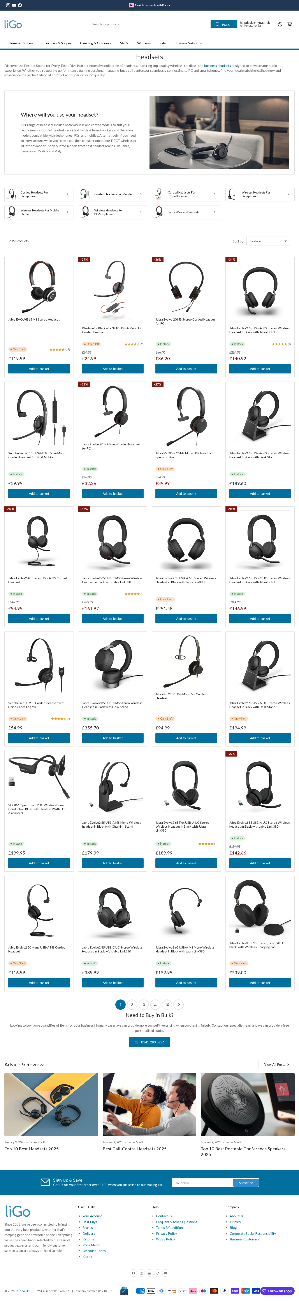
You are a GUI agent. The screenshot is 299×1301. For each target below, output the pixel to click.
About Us (236, 1216)
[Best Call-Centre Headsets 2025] (150, 1104)
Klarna (87, 1257)
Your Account (92, 1216)
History (235, 1222)
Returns (88, 1239)
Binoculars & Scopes (56, 43)
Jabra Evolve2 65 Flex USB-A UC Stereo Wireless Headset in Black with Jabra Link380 (182, 826)
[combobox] (163, 24)
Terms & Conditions (170, 1227)
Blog (233, 1227)
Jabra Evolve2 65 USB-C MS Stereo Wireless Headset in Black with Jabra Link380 (112, 580)
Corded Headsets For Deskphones (34, 194)
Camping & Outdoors (95, 43)
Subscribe (246, 1183)
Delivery (89, 1233)
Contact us (164, 1216)
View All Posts (274, 1064)
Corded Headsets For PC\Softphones (181, 194)
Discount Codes (94, 1251)
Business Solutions (188, 43)
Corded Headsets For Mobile (113, 194)
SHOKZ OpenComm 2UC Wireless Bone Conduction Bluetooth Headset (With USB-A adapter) (38, 809)
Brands (88, 1227)
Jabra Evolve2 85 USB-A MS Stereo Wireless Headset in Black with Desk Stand (112, 705)
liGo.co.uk (22, 1291)
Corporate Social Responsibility (253, 1233)
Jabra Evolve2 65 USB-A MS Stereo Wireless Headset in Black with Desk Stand (259, 455)
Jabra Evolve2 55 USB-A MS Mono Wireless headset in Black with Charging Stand (111, 824)
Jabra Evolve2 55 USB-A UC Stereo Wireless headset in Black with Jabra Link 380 (259, 824)
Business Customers (244, 1239)
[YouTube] (14, 5)
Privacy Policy (166, 1233)
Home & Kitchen (21, 43)
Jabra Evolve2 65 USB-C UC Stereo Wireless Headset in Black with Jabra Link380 (259, 580)
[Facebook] (20, 5)
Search (226, 24)
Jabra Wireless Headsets (183, 212)
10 (167, 1004)
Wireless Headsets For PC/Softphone (108, 212)
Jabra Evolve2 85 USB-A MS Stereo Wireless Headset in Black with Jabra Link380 (186, 580)
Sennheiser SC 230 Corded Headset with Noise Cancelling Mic (36, 705)
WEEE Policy (165, 1239)
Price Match (91, 1245)
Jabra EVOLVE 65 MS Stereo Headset (34, 319)
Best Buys (90, 1222)
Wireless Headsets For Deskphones (256, 194)
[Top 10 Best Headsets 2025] (51, 1104)
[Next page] (178, 1004)
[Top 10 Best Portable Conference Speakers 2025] (248, 1104)
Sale (163, 43)
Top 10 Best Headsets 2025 (31, 1148)
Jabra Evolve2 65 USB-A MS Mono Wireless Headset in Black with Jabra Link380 (185, 949)
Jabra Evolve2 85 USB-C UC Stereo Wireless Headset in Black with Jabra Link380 (112, 949)
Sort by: (238, 241)
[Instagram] (8, 5)
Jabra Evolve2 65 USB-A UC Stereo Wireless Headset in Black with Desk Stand (259, 705)
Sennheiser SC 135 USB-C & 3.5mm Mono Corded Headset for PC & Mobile (36, 455)
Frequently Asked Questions (176, 1222)
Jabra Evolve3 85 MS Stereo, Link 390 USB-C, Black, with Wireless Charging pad (259, 945)
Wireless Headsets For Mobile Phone (40, 212)
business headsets (217, 65)
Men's (124, 43)
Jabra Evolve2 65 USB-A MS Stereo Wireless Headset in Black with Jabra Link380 (259, 330)
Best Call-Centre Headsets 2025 (135, 1148)
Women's (144, 43)
